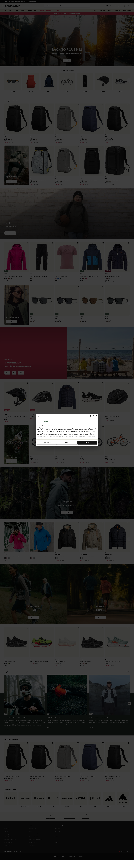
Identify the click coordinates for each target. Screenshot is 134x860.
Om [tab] (88, 421)
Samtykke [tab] (46, 421)
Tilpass (66, 442)
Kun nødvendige (47, 442)
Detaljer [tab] (67, 421)
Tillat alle (87, 442)
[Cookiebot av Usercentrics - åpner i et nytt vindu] (91, 416)
